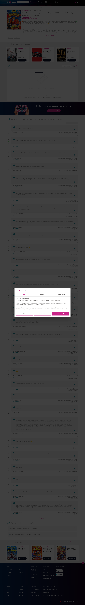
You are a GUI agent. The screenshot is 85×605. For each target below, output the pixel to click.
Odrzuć (24, 313)
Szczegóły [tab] (42, 294)
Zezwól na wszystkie (60, 313)
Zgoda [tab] (23, 294)
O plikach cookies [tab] (61, 294)
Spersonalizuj (42, 313)
